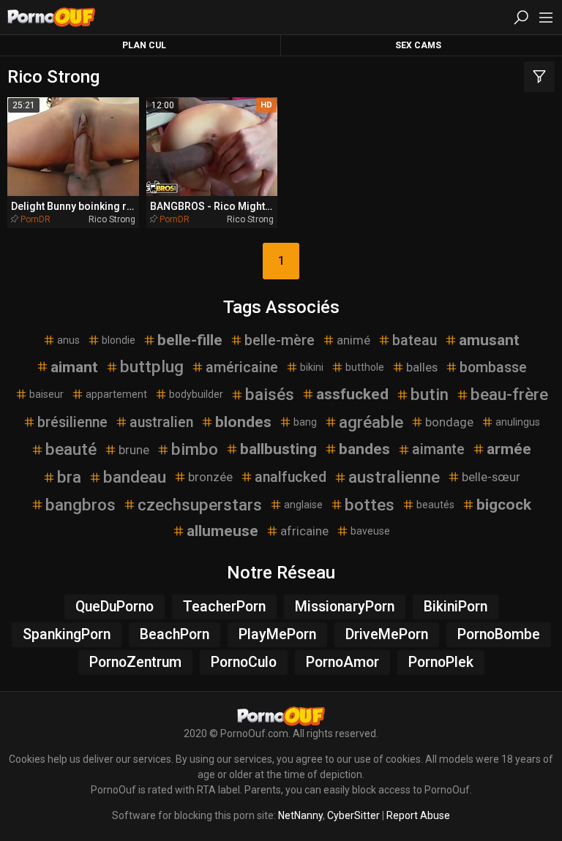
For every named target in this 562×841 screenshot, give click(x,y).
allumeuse (222, 531)
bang (305, 422)
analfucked (290, 477)
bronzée (210, 476)
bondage (449, 422)
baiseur (46, 394)
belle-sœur (491, 476)
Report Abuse (418, 815)
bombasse (493, 367)
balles (422, 367)
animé (353, 340)
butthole (364, 367)
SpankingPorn (66, 634)
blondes (243, 422)
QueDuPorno (114, 606)
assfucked (352, 394)
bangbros (80, 504)
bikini (311, 367)
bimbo (194, 449)
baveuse (370, 531)
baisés (269, 394)
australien (161, 422)
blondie (118, 340)
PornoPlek (440, 662)
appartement (116, 394)
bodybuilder (196, 394)
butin (430, 394)
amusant (489, 340)
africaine (304, 531)
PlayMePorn (277, 634)
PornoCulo (244, 662)
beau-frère (509, 394)
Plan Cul (144, 45)
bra (69, 476)
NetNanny (300, 815)
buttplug (152, 366)
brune (134, 449)
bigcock (503, 504)
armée (509, 449)
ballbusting (278, 449)
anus (68, 340)
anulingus (517, 422)
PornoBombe (498, 634)
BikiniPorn (455, 606)
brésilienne (72, 422)
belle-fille (189, 340)
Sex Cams (418, 45)
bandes (364, 449)
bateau (414, 340)
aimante (438, 449)
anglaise (303, 504)
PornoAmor (342, 662)
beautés (435, 504)
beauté (71, 449)
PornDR (35, 219)
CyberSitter (353, 815)
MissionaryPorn (344, 606)
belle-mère (279, 340)
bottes (369, 504)
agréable (371, 421)
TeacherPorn (224, 606)
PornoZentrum (135, 662)
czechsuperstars (200, 504)
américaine (242, 367)
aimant (74, 367)
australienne (394, 476)
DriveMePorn (386, 634)
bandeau (134, 476)
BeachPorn (174, 634)
